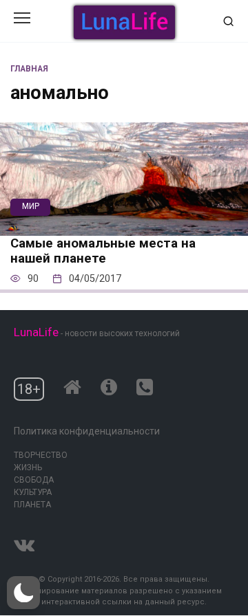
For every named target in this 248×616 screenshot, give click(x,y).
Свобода (34, 480)
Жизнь (28, 467)
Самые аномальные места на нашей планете (103, 251)
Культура (33, 492)
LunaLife (36, 332)
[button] (23, 592)
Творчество (41, 455)
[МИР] (124, 227)
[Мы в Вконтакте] (24, 542)
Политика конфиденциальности (87, 431)
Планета (32, 504)
